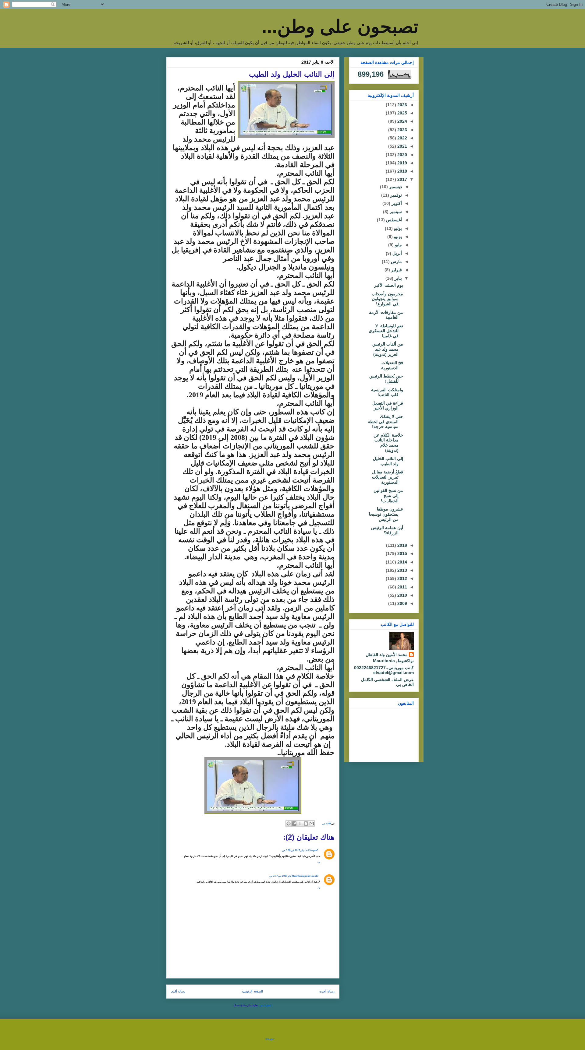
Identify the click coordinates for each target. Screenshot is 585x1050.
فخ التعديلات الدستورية (392, 365)
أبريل (396, 253)
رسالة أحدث (327, 991)
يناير (397, 278)
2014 (401, 562)
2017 (401, 179)
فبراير (396, 269)
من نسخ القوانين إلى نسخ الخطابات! (388, 495)
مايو (398, 244)
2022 (401, 137)
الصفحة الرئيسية (252, 991)
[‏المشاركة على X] (300, 823)
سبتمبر (395, 211)
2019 (401, 162)
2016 (401, 545)
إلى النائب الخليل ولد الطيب (388, 461)
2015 (401, 553)
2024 (401, 121)
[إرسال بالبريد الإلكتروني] (312, 823)
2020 (401, 154)
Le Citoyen (311, 850)
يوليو (397, 228)
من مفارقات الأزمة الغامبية (386, 315)
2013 (401, 570)
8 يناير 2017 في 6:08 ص (300, 850)
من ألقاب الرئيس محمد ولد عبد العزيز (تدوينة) (387, 349)
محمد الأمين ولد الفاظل (387, 654)
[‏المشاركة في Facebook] (294, 823)
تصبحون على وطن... (340, 26)
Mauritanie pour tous (304, 876)
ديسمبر (395, 186)
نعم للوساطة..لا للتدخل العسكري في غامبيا (386, 331)
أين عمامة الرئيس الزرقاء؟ (387, 530)
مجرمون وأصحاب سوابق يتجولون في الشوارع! (387, 299)
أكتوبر (396, 203)
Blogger (270, 1039)
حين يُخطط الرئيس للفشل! (386, 379)
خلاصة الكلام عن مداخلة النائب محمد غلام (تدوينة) (388, 443)
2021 (401, 146)
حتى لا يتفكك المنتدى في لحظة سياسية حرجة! (385, 421)
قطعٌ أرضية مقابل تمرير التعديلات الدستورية (387, 477)
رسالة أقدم (178, 991)
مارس (396, 261)
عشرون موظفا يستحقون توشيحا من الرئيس (386, 514)
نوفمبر (395, 195)
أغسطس (393, 219)
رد (318, 862)
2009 (401, 603)
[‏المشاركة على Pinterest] (288, 823)
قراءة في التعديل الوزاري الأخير (387, 406)
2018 (401, 171)
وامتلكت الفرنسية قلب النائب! (387, 392)
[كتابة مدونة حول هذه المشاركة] (306, 823)
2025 (401, 113)
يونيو (397, 236)
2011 (401, 587)
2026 (401, 104)
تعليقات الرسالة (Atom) (246, 1005)
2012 (401, 578)
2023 (401, 129)
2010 (401, 595)
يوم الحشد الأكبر (388, 285)
